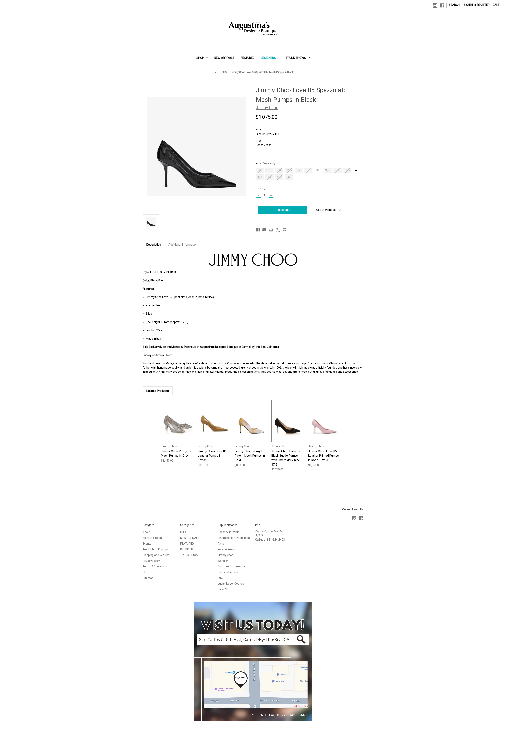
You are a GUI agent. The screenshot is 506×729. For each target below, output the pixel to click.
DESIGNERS (268, 58)
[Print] (271, 229)
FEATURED (247, 58)
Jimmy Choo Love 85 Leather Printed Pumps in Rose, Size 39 (323, 455)
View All (223, 589)
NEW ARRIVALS (224, 58)
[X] (278, 229)
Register (483, 4)
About (146, 532)
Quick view (174, 417)
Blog (145, 572)
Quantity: (261, 188)
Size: (265, 163)
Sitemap (148, 577)
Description (153, 244)
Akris (221, 543)
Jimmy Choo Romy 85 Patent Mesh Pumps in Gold (250, 455)
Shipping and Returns (156, 555)
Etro (220, 577)
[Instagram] (435, 5)
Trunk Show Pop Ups (155, 549)
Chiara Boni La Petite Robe (234, 537)
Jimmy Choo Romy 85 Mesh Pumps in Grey (176, 453)
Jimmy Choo (225, 555)
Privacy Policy (151, 560)
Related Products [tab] (157, 391)
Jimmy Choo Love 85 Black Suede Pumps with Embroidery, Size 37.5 (285, 457)
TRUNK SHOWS (296, 58)
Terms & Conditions (155, 566)
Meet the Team (152, 537)
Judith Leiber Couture (231, 583)
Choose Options (177, 424)
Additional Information (182, 244)
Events (147, 543)
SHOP (200, 58)
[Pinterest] (285, 229)
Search (454, 4)
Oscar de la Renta (229, 532)
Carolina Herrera (228, 572)
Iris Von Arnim (226, 549)
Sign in (468, 4)
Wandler (223, 560)
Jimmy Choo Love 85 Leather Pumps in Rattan (212, 455)
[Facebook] (442, 5)
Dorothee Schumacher (232, 566)
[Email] (264, 229)
